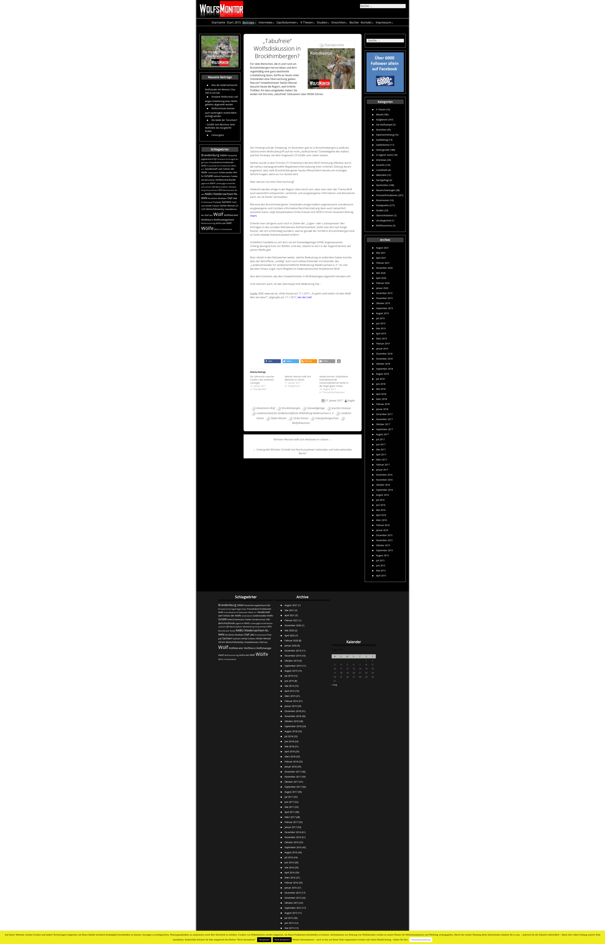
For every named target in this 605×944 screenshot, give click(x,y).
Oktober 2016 (383, 484)
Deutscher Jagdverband (256, 605)
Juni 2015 (380, 565)
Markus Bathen (222, 187)
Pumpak (217, 202)
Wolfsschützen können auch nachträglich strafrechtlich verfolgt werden (221, 112)
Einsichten (338, 22)
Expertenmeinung (385, 134)
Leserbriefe (382, 169)
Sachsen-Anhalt (240, 638)
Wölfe (207, 228)
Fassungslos (217, 135)
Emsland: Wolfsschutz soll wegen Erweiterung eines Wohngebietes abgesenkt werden (221, 100)
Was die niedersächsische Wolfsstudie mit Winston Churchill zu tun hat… (221, 89)
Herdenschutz (208, 179)
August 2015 (382, 555)
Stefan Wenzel (227, 205)
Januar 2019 (382, 348)
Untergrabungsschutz (327, 418)
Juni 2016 (380, 504)
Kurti (212, 183)
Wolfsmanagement (224, 219)
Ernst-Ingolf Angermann (236, 609)
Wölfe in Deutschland (223, 229)
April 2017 (381, 454)
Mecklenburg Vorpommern (255, 626)
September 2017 (384, 429)
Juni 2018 (380, 383)
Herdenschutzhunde (225, 179)
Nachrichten (382, 185)
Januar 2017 (382, 469)
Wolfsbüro (207, 219)
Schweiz (215, 205)
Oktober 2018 (383, 363)
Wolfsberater (231, 215)
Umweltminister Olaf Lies (256, 642)
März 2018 (381, 399)
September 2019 (384, 308)
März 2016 (381, 520)
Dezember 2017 (384, 414)
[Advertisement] (302, 122)
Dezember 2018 (384, 353)
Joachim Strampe (341, 408)
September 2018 (384, 368)
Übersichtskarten (384, 215)
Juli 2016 (380, 499)
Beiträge (248, 22)
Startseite (218, 22)
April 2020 (381, 277)
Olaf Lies (232, 198)
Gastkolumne (383, 144)
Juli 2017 (380, 439)
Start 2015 (234, 22)
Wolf (218, 214)
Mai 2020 (381, 272)
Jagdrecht (205, 183)
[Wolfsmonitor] (221, 9)
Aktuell (379, 114)
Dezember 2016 (384, 474)
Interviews (265, 22)
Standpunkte (382, 205)
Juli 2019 (380, 318)
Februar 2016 (383, 525)
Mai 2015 (381, 570)
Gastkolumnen (286, 22)
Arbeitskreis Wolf (265, 408)
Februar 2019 (383, 343)
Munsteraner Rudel (226, 631)
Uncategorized (383, 220)
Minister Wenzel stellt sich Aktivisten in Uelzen (298, 378)
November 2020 (384, 267)
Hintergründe (382, 149)
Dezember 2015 (384, 535)
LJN (213, 187)
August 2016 (382, 494)
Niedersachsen (223, 194)
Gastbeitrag (382, 139)
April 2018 (381, 393)
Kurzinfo (380, 164)
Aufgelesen (381, 119)
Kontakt (366, 22)
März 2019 (381, 338)
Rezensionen (382, 200)
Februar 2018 (383, 404)
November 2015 (384, 540)
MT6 (220, 190)
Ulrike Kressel (300, 418)
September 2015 (384, 550)
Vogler (351, 400)
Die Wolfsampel (384, 124)
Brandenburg (210, 155)
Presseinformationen (387, 195)
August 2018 (382, 373)
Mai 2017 (381, 449)
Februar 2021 (383, 262)
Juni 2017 (380, 444)
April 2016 (381, 515)
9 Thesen (306, 22)
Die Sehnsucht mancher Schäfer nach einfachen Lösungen (262, 379)
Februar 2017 (383, 464)
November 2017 (384, 419)
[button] (272, 361)
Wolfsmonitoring (208, 223)
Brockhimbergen (291, 408)
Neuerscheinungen (385, 190)
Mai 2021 (381, 252)
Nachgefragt (382, 180)
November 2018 (384, 358)
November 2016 (384, 479)
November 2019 (384, 298)
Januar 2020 (382, 288)
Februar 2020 (383, 283)
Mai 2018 (381, 388)
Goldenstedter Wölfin (263, 615)
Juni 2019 (380, 323)
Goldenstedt (213, 172)
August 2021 (382, 247)
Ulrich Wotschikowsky (230, 642)
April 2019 (381, 333)
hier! (253, 216)
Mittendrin (381, 175)
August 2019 (382, 313)
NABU (209, 194)
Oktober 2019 (383, 303)
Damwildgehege (316, 408)
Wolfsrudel (221, 223)
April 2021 (381, 257)
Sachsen (226, 202)
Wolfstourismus (384, 225)
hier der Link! (304, 297)
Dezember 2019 (384, 293)
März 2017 (381, 459)
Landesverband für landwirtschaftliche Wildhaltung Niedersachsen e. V (295, 413)
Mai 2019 (381, 328)
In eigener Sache (384, 154)
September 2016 (384, 489)
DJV (215, 159)
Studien (322, 22)
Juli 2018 (380, 378)
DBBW (223, 155)
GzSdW (208, 176)
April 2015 (381, 575)
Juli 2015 (380, 560)
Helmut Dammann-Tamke (225, 176)
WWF (229, 223)
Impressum (383, 22)
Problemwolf (207, 202)
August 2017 (382, 434)
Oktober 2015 (383, 545)
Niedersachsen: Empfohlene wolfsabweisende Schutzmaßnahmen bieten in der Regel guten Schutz (334, 381)
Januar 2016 (382, 530)
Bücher (354, 22)
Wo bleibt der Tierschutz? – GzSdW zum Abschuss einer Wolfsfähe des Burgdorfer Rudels (221, 126)
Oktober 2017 (383, 424)
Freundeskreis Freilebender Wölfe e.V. (240, 612)
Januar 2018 (382, 409)
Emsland (221, 159)
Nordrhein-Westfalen (217, 198)
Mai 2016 (381, 509)
